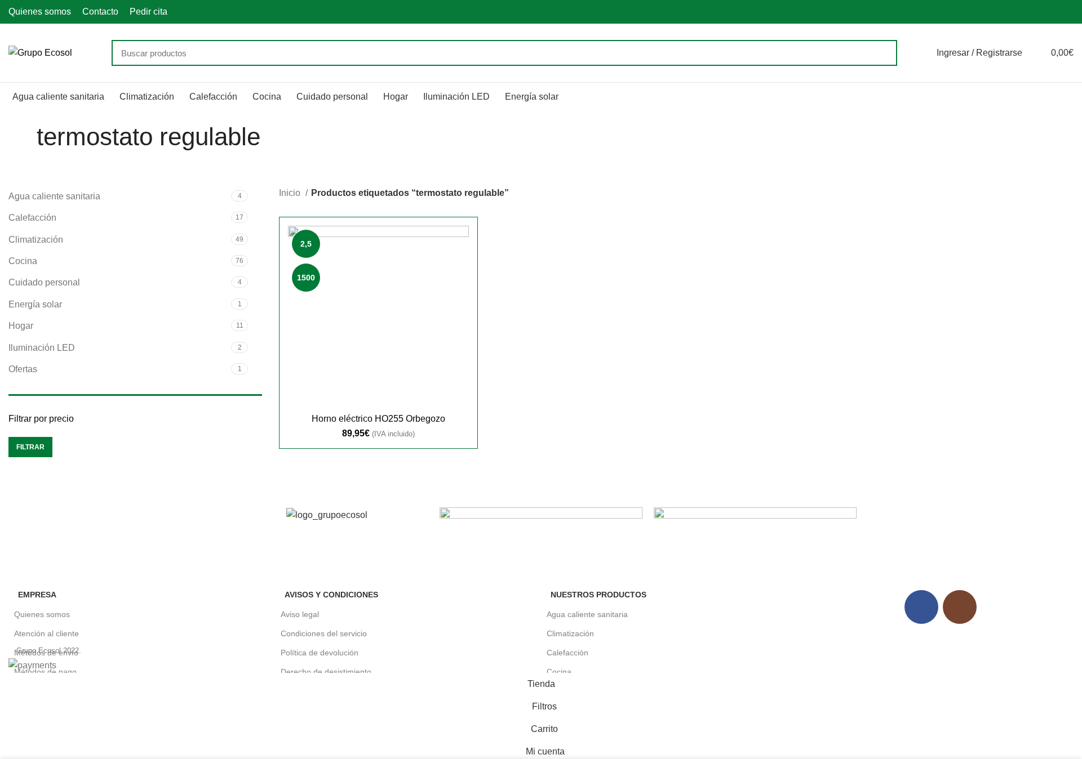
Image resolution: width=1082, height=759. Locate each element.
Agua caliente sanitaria (54, 196)
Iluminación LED (41, 347)
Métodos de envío (46, 652)
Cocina (22, 261)
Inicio (291, 193)
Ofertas (22, 369)
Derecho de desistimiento (326, 671)
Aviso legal (300, 614)
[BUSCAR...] (882, 53)
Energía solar (35, 304)
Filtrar (30, 447)
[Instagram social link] (1067, 12)
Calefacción (32, 217)
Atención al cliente (46, 633)
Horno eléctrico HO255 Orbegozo (378, 418)
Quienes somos (42, 614)
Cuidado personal (44, 282)
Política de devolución (319, 652)
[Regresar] (22, 137)
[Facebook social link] (1054, 12)
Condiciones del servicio (324, 633)
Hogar (20, 326)
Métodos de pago (45, 671)
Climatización (35, 239)
